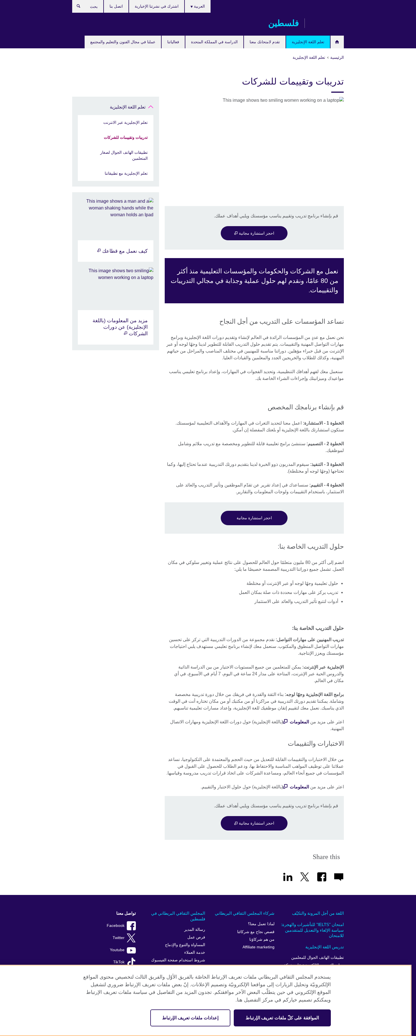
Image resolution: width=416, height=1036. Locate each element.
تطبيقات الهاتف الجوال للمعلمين (317, 957)
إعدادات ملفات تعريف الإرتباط (190, 1017)
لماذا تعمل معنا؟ (261, 924)
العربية (199, 6)
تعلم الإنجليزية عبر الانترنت (125, 122)
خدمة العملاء (194, 952)
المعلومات (299, 721)
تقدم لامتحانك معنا (265, 42)
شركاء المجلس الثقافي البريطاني (245, 913)
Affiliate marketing (259, 947)
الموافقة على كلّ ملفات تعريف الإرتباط (282, 1017)
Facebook (116, 925)
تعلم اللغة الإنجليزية (308, 42)
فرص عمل (196, 937)
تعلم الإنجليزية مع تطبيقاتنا (126, 173)
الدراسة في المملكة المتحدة (214, 42)
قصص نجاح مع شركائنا (256, 932)
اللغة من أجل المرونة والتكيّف (318, 913)
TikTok (119, 962)
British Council (327, 23)
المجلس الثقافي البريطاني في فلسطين (178, 916)
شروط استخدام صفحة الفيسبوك (178, 960)
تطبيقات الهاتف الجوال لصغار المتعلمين (124, 155)
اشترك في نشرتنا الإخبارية (157, 6)
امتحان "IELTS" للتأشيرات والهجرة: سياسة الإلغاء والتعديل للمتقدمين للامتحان (312, 930)
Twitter (119, 938)
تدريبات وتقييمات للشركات (126, 137)
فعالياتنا (173, 42)
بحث (75, 7)
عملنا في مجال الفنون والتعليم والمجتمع (122, 42)
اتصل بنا (116, 6)
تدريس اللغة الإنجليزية (324, 946)
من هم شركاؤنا (262, 939)
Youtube (117, 950)
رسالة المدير (194, 929)
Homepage (337, 42)
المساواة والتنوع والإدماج (185, 945)
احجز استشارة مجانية (256, 233)
